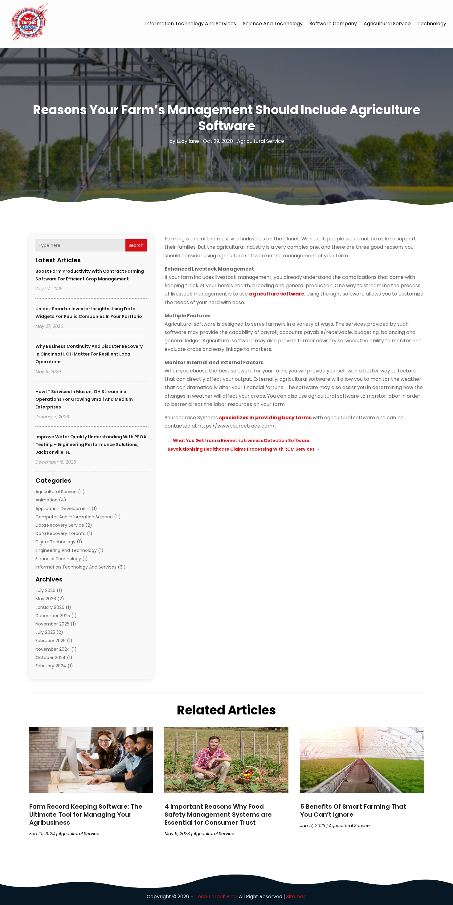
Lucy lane (188, 141)
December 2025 (52, 616)
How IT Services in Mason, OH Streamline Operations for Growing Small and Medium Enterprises (84, 399)
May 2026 (45, 599)
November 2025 (52, 624)
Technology (432, 23)
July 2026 (45, 590)
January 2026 (49, 607)
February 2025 (50, 641)
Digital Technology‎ (55, 542)
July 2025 (45, 632)
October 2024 (50, 657)
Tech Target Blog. (216, 896)
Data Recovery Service (59, 525)
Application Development (62, 508)
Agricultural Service (387, 23)
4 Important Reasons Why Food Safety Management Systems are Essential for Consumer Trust (218, 814)
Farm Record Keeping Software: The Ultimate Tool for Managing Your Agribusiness (85, 814)
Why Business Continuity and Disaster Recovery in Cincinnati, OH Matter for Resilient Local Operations (89, 354)
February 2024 (50, 666)
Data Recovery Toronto (60, 533)
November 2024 (52, 649)
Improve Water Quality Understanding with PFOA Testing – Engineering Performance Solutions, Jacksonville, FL (90, 444)
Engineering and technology (66, 550)
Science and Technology (273, 23)
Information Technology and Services (190, 23)
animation (46, 500)
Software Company (333, 23)
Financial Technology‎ (58, 559)
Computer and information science (74, 517)
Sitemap (296, 896)
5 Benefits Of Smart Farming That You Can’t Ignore (353, 810)
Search (136, 245)
